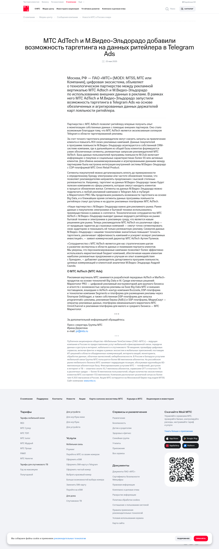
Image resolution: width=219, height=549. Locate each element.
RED (22, 423)
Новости (70, 398)
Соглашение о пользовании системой (131, 505)
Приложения (119, 448)
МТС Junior (25, 438)
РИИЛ (23, 453)
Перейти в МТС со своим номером (82, 454)
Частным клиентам (31, 2)
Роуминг (70, 449)
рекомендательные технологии (70, 538)
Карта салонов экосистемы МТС (106, 398)
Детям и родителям (122, 428)
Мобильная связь (74, 444)
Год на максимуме (29, 469)
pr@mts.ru (82, 331)
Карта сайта (118, 523)
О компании (71, 2)
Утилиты (117, 443)
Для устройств (73, 412)
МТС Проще (26, 448)
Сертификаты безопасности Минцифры (126, 478)
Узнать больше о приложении (179, 431)
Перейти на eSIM (74, 489)
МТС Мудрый (26, 443)
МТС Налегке (26, 458)
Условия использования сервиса (128, 518)
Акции (82, 398)
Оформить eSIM (74, 459)
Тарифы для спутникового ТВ (34, 464)
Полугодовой (26, 474)
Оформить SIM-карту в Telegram (82, 464)
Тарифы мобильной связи (32, 418)
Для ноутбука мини (75, 417)
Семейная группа (121, 438)
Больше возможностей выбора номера (85, 479)
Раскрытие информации (124, 494)
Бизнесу (45, 2)
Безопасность (119, 423)
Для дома (71, 495)
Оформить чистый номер (78, 469)
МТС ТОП (24, 433)
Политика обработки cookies (126, 499)
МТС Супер (25, 428)
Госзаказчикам (57, 2)
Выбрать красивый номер (78, 474)
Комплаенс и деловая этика (126, 489)
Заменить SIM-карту (76, 484)
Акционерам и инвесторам (160, 398)
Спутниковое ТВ (74, 501)
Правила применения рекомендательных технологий (128, 512)
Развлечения (119, 418)
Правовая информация (124, 484)
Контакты (57, 398)
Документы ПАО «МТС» (124, 471)
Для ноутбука (72, 422)
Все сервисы (119, 453)
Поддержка (42, 398)
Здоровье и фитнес (122, 433)
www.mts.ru (90, 380)
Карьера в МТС (134, 398)
